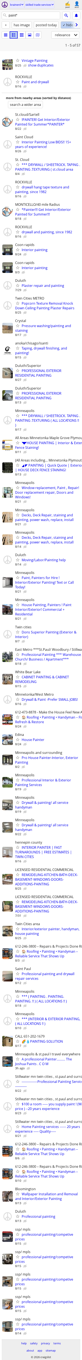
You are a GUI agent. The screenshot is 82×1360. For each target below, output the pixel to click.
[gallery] (30, 35)
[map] (38, 35)
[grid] (22, 35)
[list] (6, 35)
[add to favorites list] (17, 60)
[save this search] (76, 15)
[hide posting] (25, 65)
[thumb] (14, 35)
